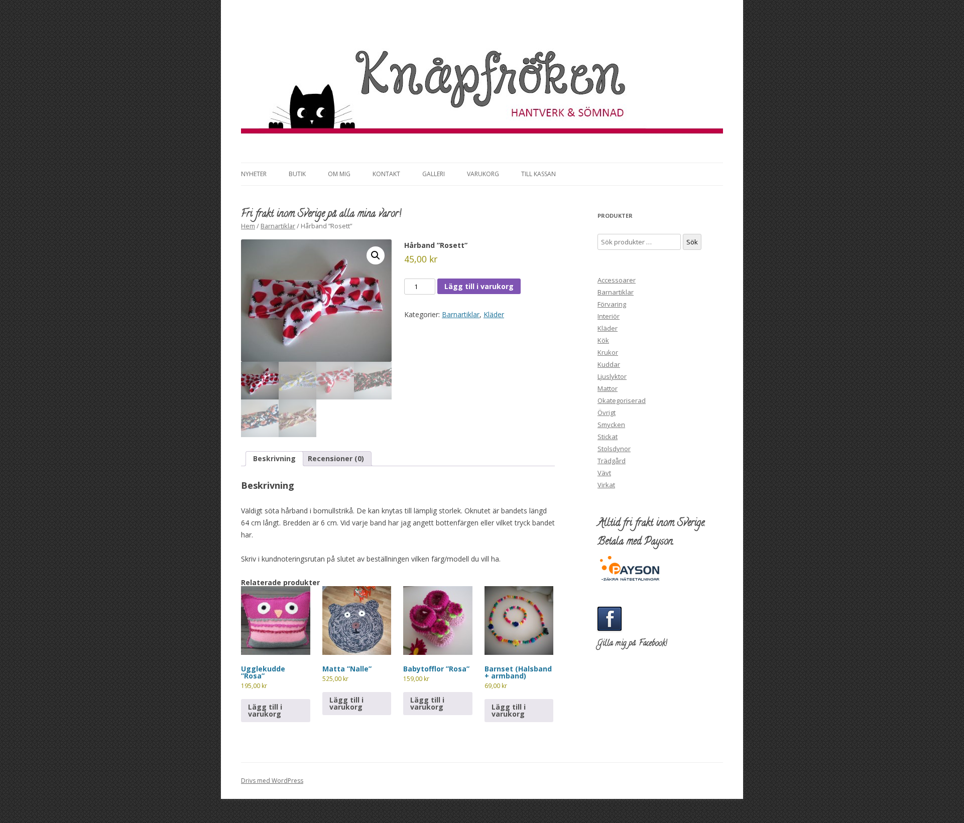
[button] (376, 255)
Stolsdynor (614, 448)
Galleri (433, 174)
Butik (297, 174)
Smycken (611, 424)
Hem (248, 225)
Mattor (607, 388)
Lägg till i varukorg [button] (265, 710)
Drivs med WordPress (272, 780)
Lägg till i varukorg (479, 286)
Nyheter (254, 174)
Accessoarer (616, 280)
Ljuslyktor (612, 376)
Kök (603, 340)
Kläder (494, 314)
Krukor (607, 352)
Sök (692, 241)
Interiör (608, 316)
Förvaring (611, 304)
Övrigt (606, 412)
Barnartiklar (278, 225)
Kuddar (608, 364)
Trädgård (611, 460)
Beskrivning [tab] (274, 458)
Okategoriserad (621, 400)
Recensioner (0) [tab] (336, 458)
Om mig (339, 174)
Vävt (604, 472)
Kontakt (386, 174)
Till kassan (538, 174)
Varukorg (483, 174)
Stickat (607, 436)
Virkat (606, 484)
